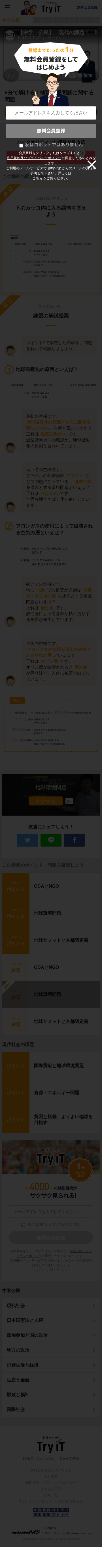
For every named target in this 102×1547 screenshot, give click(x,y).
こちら (37, 178)
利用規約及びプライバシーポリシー (34, 158)
